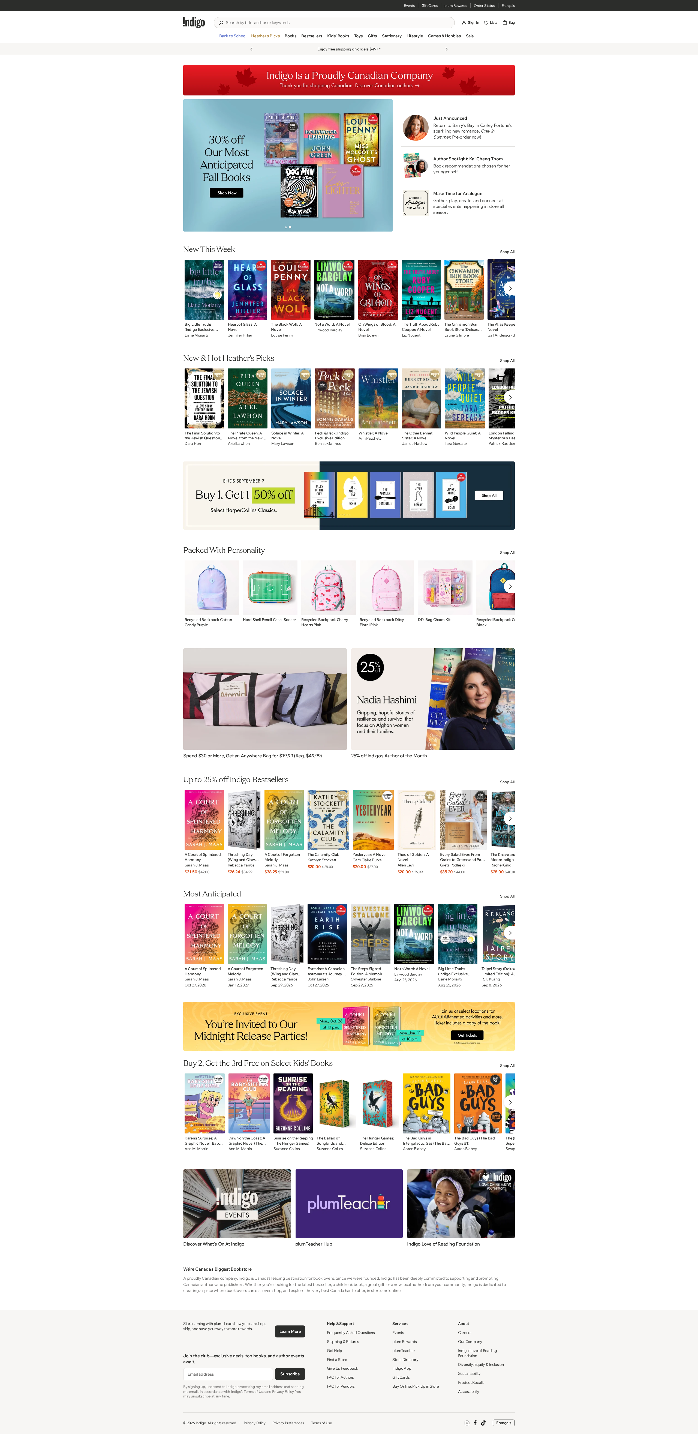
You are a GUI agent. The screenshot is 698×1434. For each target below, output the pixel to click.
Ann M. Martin (196, 1149)
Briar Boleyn (368, 335)
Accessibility (468, 1391)
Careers (464, 1332)
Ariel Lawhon (239, 443)
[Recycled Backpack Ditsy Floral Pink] (387, 587)
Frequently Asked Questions (351, 1332)
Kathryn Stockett (322, 860)
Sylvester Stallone (366, 979)
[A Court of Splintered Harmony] (204, 820)
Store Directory (405, 1359)
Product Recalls (471, 1382)
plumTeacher (403, 1350)
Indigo (201, 1423)
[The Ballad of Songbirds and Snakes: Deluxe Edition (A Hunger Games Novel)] (336, 1103)
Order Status (484, 5)
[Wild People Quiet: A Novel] (465, 398)
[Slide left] (191, 165)
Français (508, 5)
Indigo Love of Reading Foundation (477, 1353)
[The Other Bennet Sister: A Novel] (421, 398)
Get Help (334, 1350)
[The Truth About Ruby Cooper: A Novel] (421, 290)
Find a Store (337, 1359)
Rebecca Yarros (241, 865)
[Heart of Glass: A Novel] (247, 290)
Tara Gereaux (456, 443)
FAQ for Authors (340, 1377)
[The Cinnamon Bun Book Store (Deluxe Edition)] (464, 290)
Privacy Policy (254, 1423)
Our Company (470, 1341)
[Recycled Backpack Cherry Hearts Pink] (328, 587)
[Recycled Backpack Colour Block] (503, 587)
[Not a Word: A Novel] (334, 290)
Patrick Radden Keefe (507, 443)
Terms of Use (321, 1423)
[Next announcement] (447, 49)
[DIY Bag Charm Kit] (445, 587)
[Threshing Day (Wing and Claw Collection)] (244, 820)
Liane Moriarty (197, 335)
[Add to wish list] (218, 314)
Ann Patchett (370, 438)
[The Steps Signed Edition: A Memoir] (371, 934)
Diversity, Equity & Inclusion (481, 1364)
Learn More (290, 1331)
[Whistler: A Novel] (378, 398)
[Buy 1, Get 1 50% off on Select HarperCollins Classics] (349, 495)
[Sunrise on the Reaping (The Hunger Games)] (293, 1103)
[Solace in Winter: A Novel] (291, 398)
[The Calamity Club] (328, 820)
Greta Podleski (452, 865)
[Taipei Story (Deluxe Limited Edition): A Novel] (502, 934)
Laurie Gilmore (456, 335)
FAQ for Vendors (341, 1386)
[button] (233, 38)
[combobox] (338, 22)
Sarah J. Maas (197, 865)
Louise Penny (282, 335)
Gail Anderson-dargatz (507, 335)
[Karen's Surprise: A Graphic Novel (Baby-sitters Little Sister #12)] (205, 1103)
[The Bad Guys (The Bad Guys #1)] (478, 1103)
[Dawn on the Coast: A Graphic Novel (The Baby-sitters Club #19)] (249, 1103)
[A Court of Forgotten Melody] (284, 820)
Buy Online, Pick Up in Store (415, 1386)
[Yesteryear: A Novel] (373, 820)
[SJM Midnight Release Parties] (349, 1026)
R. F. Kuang (491, 979)
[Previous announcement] (251, 49)
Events (409, 5)
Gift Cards (430, 5)
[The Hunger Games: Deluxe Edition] (379, 1103)
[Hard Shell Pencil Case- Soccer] (270, 587)
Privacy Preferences (288, 1423)
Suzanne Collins (286, 1149)
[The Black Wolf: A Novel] (291, 290)
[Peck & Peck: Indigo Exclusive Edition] (335, 398)
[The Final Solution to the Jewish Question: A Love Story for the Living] (204, 398)
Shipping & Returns (343, 1341)
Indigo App (401, 1368)
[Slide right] (383, 165)
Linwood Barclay (328, 330)
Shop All (507, 251)
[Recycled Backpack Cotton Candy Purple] (212, 587)
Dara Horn (193, 443)
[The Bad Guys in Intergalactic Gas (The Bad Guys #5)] (426, 1103)
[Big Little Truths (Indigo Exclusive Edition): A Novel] (204, 290)
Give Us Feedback (342, 1368)
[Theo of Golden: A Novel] (417, 820)
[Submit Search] (221, 23)
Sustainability (469, 1373)
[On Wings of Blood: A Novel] (378, 290)
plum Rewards (455, 5)
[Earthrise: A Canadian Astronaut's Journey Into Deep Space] (327, 934)
